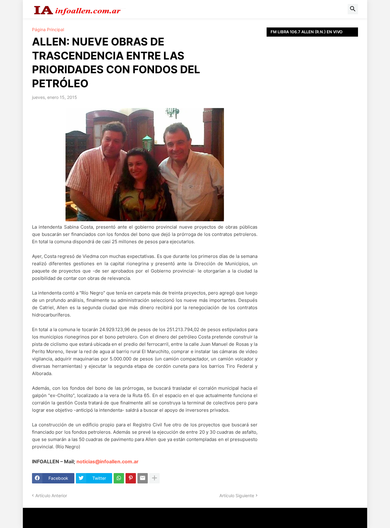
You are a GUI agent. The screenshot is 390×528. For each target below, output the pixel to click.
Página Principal (48, 29)
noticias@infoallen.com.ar (107, 461)
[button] (353, 9)
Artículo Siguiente (236, 495)
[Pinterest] (131, 478)
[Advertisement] (312, 174)
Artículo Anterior (51, 495)
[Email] (142, 478)
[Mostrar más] (154, 478)
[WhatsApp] (119, 478)
